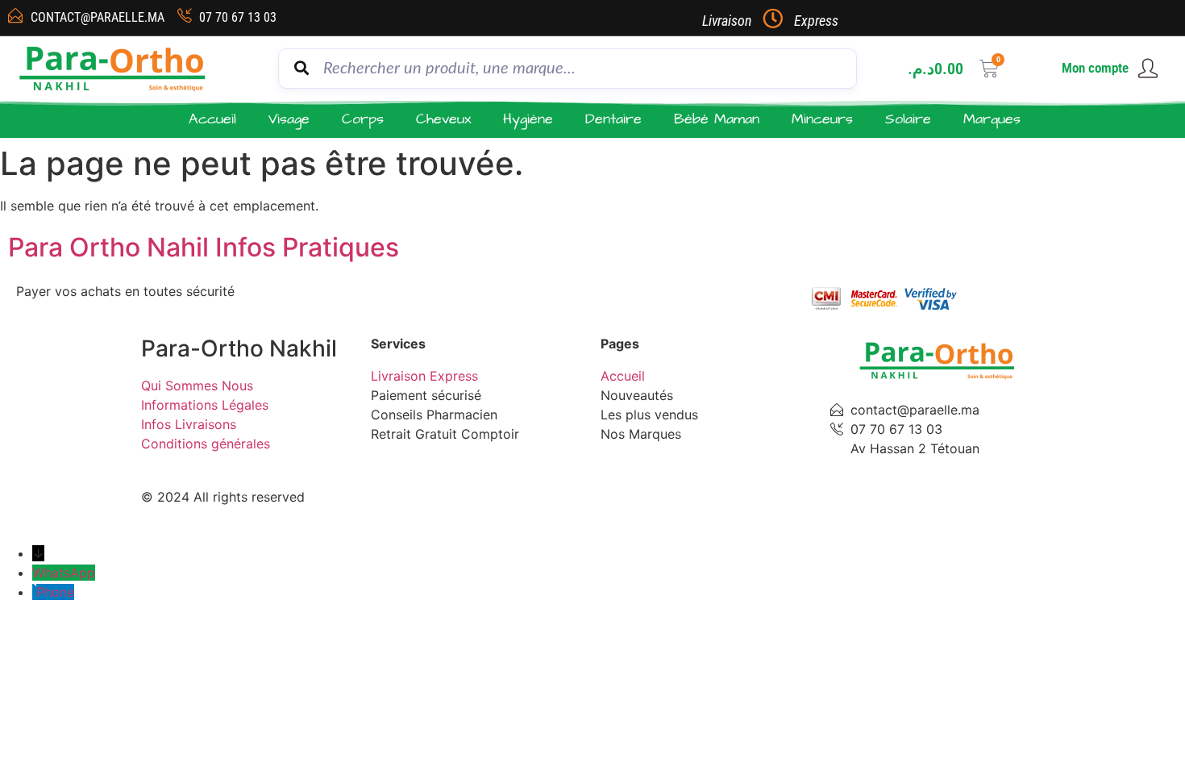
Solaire (908, 119)
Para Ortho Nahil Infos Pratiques (203, 247)
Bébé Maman (716, 119)
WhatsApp (63, 573)
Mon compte (1095, 68)
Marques (992, 119)
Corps (363, 119)
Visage (289, 119)
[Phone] (34, 592)
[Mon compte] (1148, 68)
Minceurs (822, 119)
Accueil (212, 119)
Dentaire (613, 119)
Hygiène (528, 119)
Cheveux (443, 119)
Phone (55, 592)
